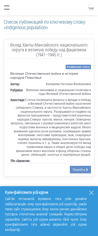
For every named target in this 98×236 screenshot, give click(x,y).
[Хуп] (91, 193)
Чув (90, 8)
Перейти (79, 169)
